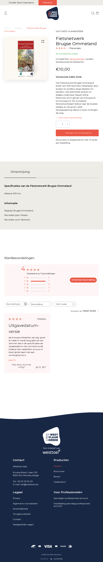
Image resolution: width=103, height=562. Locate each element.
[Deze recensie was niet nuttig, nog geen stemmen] (43, 367)
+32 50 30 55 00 (25, 481)
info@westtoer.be (29, 484)
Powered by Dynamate (52, 559)
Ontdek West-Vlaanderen (21, 2)
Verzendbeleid (20, 508)
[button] (26, 76)
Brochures (59, 471)
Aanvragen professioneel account (71, 498)
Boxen (57, 476)
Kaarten (18, 28)
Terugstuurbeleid (21, 514)
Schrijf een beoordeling (83, 280)
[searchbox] (13, 304)
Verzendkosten (77, 59)
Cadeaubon (60, 482)
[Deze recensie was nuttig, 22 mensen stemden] (37, 367)
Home (7, 28)
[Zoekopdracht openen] (93, 13)
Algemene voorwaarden (25, 503)
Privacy (16, 498)
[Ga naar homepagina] (52, 13)
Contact (17, 519)
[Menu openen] (5, 13)
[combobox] (40, 304)
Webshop (47, 2)
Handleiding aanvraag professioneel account (72, 504)
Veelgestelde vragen (23, 524)
